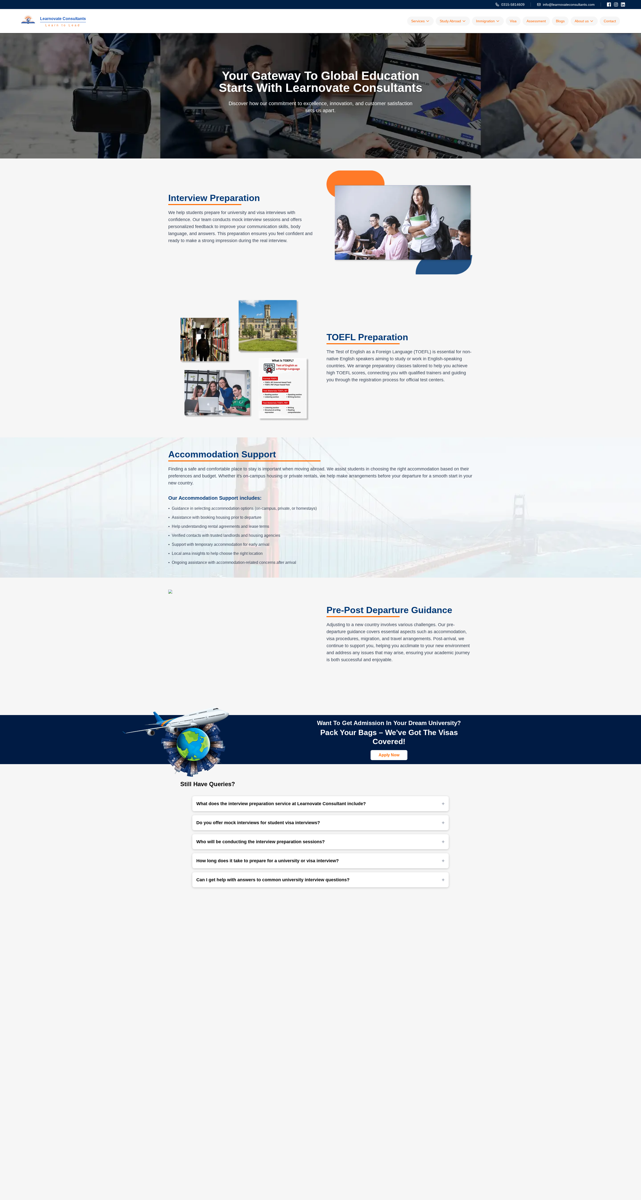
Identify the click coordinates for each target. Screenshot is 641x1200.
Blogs (560, 21)
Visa (513, 21)
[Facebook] (609, 5)
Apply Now (389, 755)
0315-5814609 (513, 5)
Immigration (485, 21)
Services (418, 21)
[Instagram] (616, 5)
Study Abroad (450, 21)
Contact (610, 21)
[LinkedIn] (623, 5)
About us (582, 21)
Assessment (536, 21)
